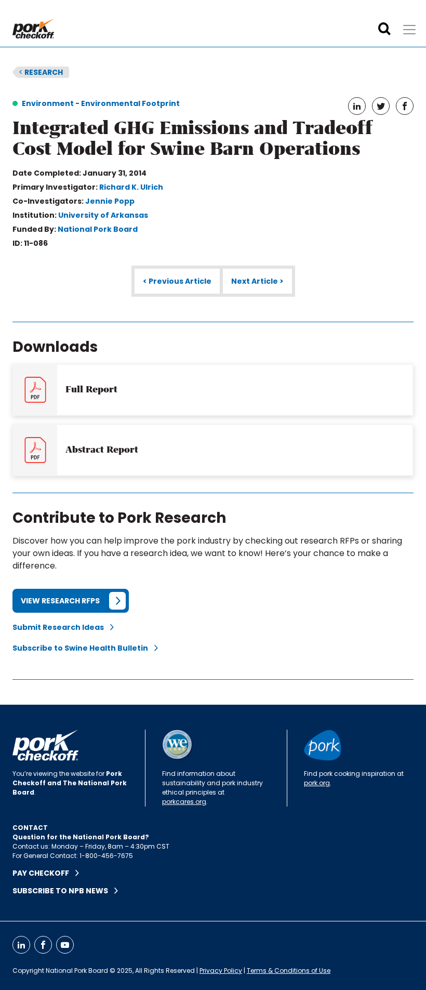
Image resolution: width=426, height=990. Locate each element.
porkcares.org (184, 801)
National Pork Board (98, 229)
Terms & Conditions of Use (288, 970)
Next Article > (257, 281)
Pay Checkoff (43, 873)
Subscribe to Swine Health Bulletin (83, 648)
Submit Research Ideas (61, 627)
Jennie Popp (110, 201)
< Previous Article (177, 281)
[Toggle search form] (384, 29)
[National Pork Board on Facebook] (43, 945)
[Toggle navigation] (409, 29)
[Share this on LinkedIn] (357, 106)
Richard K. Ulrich (131, 187)
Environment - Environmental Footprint (101, 103)
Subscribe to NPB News (63, 891)
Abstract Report (101, 449)
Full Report (91, 389)
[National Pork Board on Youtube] (65, 945)
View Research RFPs (60, 601)
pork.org (317, 782)
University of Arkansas (103, 215)
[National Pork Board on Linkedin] (21, 945)
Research (41, 72)
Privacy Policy (220, 970)
